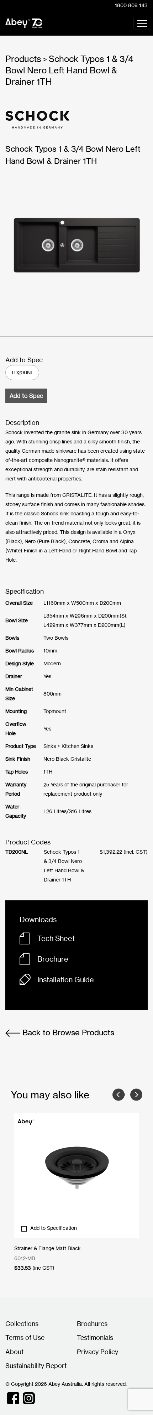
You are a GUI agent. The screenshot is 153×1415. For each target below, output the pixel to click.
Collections (21, 1323)
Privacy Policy (97, 1352)
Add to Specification (53, 1228)
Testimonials (95, 1337)
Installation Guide (65, 979)
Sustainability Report (36, 1365)
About (14, 1352)
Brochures (92, 1323)
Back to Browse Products (67, 1032)
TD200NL (22, 372)
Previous (118, 1094)
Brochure (52, 958)
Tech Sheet (56, 938)
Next (136, 1094)
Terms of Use (24, 1337)
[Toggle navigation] (142, 23)
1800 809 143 (131, 5)
